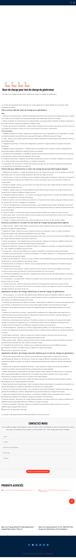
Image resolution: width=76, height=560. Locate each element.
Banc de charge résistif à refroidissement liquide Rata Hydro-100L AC (17, 528)
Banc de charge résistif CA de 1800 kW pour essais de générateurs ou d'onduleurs (56, 528)
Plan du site (48, 553)
